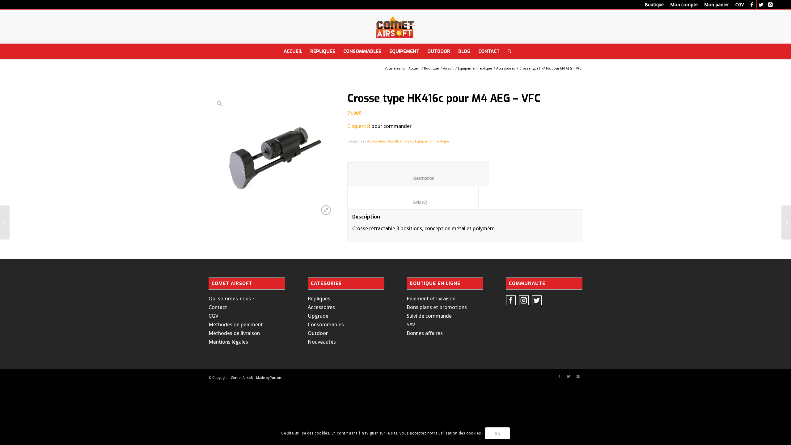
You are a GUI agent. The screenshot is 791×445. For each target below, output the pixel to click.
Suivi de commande (429, 316)
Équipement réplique (475, 68)
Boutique (431, 68)
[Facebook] (751, 4)
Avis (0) (413, 202)
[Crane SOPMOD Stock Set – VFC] (5, 222)
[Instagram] (770, 4)
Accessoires (505, 68)
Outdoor (318, 333)
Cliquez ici (358, 126)
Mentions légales (228, 342)
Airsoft (448, 68)
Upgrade (318, 316)
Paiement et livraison (431, 298)
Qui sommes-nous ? (232, 298)
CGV (213, 316)
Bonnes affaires (425, 333)
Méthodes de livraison (234, 333)
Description (418, 178)
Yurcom (276, 378)
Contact (218, 307)
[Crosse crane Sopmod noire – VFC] (786, 222)
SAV (411, 324)
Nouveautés (322, 342)
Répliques (319, 298)
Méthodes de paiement (236, 324)
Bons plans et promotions (437, 307)
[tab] (418, 174)
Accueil (414, 68)
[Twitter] (761, 4)
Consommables (326, 324)
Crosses (406, 141)
